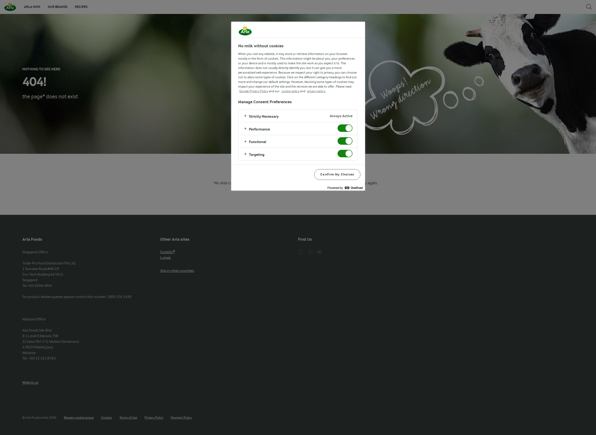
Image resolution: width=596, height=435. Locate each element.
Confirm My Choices (337, 174)
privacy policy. (316, 91)
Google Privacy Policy (253, 91)
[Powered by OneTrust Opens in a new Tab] (345, 188)
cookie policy (290, 91)
